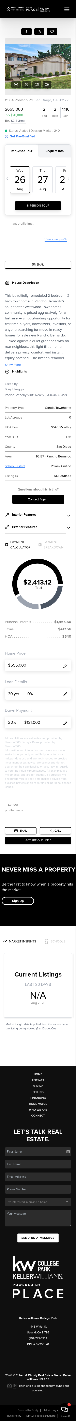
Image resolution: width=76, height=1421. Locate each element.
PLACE (44, 1379)
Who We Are (38, 1110)
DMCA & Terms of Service (41, 1416)
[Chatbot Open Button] (64, 1409)
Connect (38, 1115)
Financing (38, 1098)
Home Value (38, 1104)
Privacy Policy (13, 1416)
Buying (38, 1086)
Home (38, 1074)
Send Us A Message (38, 1238)
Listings (38, 1080)
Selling (38, 1092)
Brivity (34, 1410)
